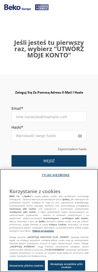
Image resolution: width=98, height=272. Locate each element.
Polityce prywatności (43, 230)
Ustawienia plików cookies (26, 265)
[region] (49, 220)
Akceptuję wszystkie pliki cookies (66, 265)
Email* (17, 108)
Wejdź (49, 160)
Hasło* (17, 127)
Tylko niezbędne (56, 175)
